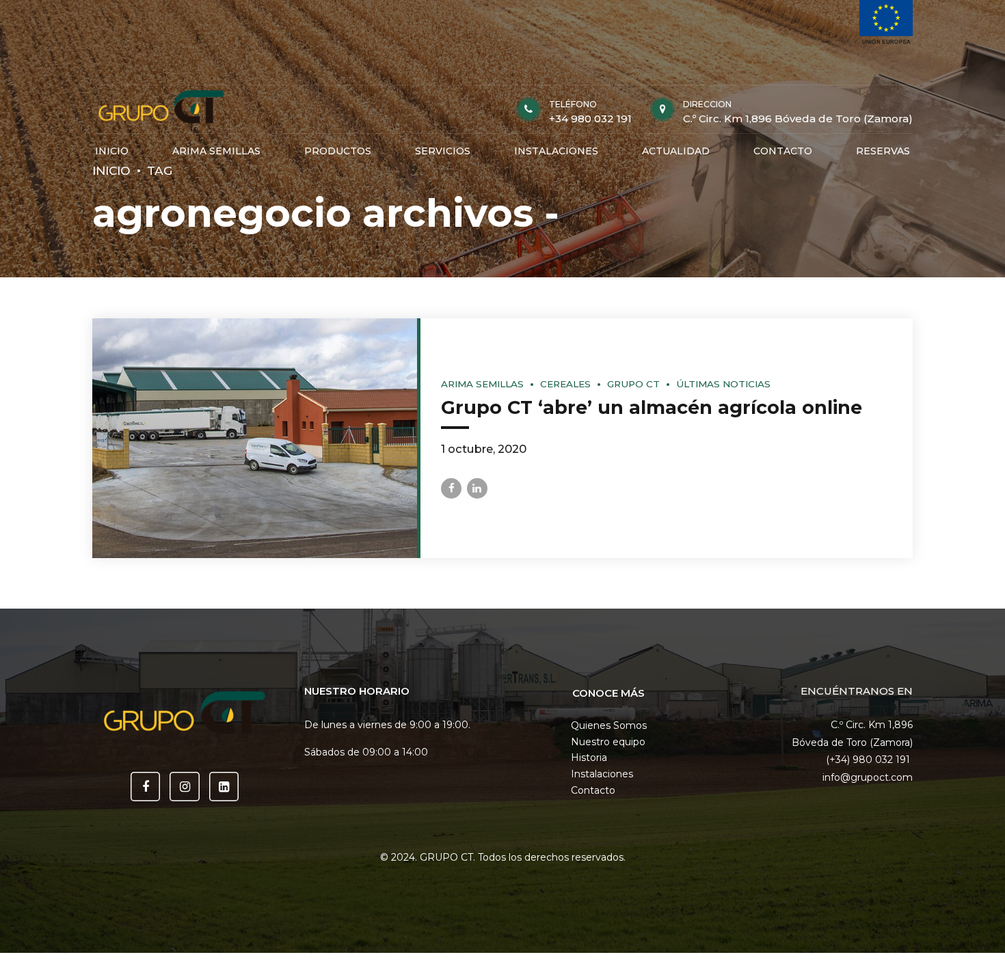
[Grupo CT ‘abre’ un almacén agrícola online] (254, 438)
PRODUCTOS (337, 151)
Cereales (565, 383)
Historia (589, 757)
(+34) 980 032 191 (869, 759)
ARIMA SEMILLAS (216, 151)
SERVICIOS (442, 151)
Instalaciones (602, 774)
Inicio (111, 170)
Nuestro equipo (608, 742)
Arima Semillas (482, 383)
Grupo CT (633, 383)
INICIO (112, 151)
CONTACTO (782, 151)
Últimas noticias (723, 383)
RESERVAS (883, 151)
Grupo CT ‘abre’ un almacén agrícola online (651, 407)
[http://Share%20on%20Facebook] (451, 488)
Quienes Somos (609, 725)
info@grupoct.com (867, 777)
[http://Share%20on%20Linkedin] (477, 488)
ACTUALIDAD (676, 151)
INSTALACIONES (556, 151)
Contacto (593, 790)
